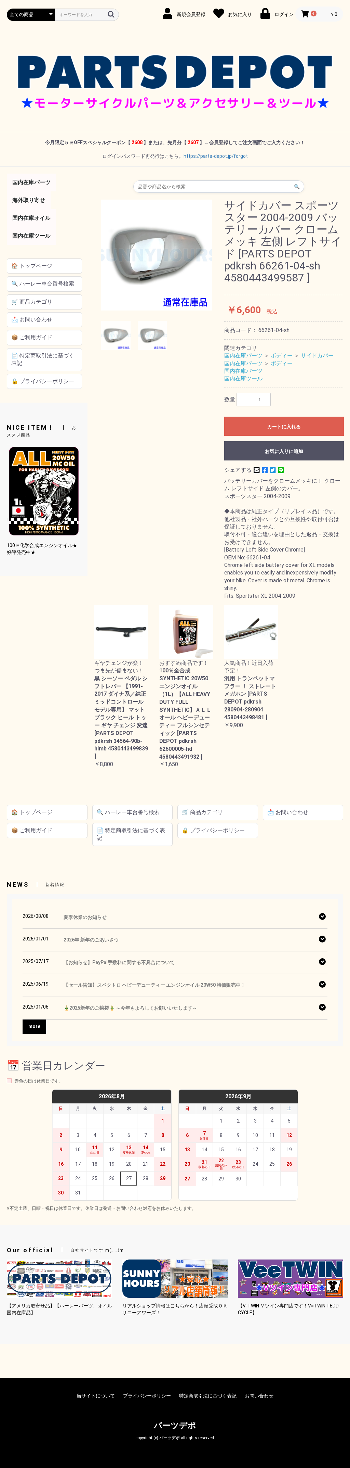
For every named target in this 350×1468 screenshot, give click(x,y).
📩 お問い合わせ (31, 319)
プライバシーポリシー (147, 1396)
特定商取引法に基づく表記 (208, 1396)
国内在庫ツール (31, 235)
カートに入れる (284, 426)
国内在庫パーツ (31, 182)
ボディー (282, 355)
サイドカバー (317, 355)
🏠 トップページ (31, 266)
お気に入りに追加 (284, 451)
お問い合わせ (259, 1396)
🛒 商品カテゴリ (31, 302)
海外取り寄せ (28, 200)
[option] (156, 255)
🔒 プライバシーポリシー (42, 381)
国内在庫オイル (31, 218)
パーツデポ (175, 1425)
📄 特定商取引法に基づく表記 (42, 359)
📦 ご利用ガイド (31, 337)
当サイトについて (96, 1396)
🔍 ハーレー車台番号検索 (42, 283)
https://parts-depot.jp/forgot (216, 156)
